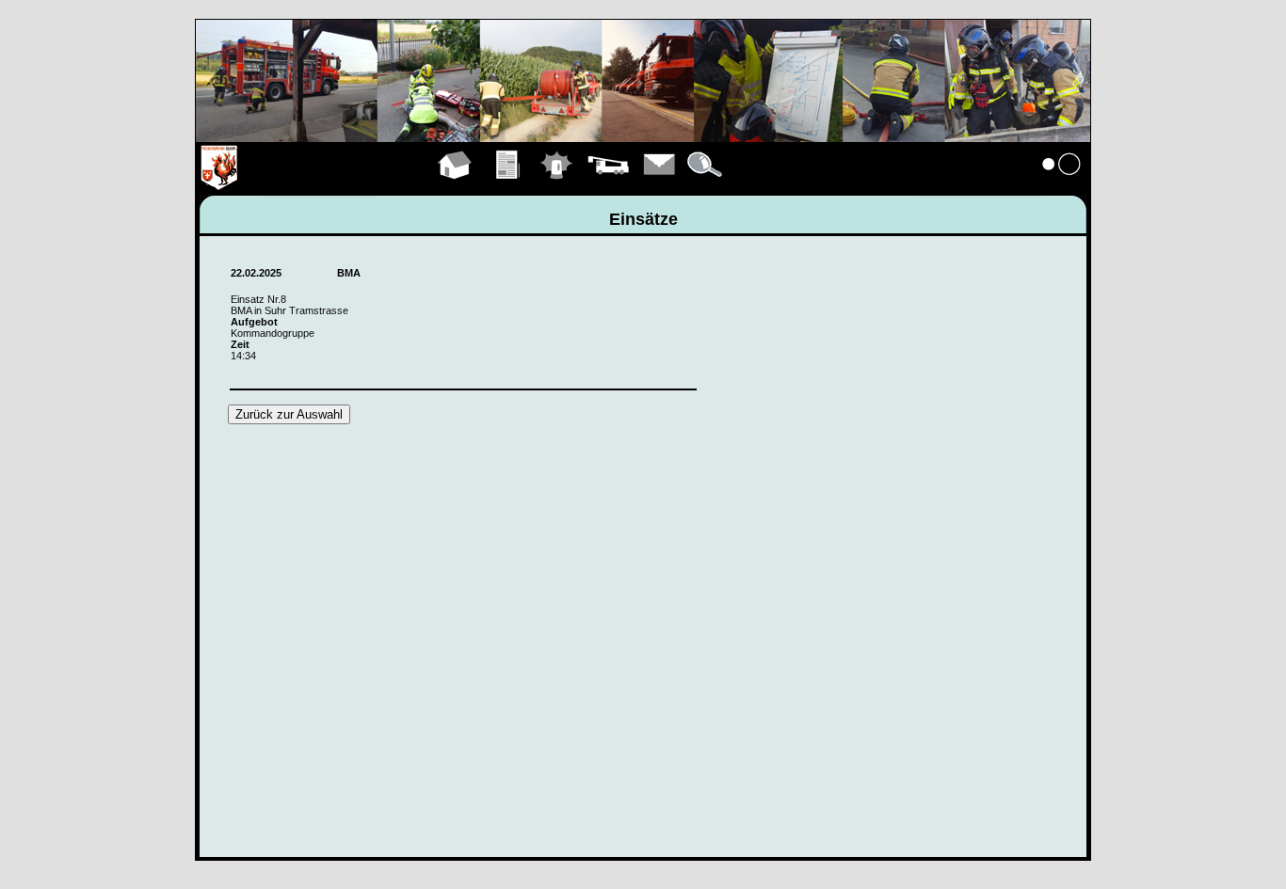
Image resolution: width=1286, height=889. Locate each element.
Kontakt (660, 186)
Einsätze (557, 186)
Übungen (509, 186)
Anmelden (1062, 186)
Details (706, 186)
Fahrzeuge (608, 186)
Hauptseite (455, 186)
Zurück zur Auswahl (289, 414)
